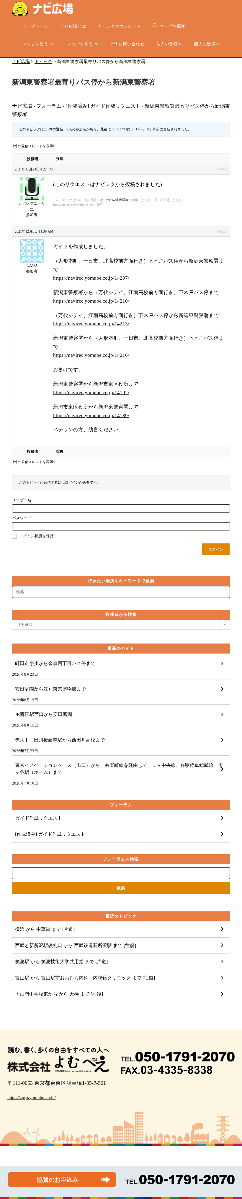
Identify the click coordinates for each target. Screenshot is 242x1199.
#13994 (222, 169)
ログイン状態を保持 (36, 536)
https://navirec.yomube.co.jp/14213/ (91, 323)
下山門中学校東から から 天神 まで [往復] (59, 993)
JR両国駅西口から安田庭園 (43, 714)
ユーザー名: (22, 500)
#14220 (222, 231)
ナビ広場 (22, 106)
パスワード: (22, 518)
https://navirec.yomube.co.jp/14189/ (91, 415)
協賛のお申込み (57, 1179)
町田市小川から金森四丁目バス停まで (55, 663)
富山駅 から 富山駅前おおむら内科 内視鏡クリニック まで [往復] (85, 977)
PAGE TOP (231, 1158)
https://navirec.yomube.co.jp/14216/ (91, 355)
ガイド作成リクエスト (38, 817)
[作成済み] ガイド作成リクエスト (103, 106)
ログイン (216, 549)
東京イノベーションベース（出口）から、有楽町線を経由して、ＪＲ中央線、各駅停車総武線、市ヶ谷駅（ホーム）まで (119, 769)
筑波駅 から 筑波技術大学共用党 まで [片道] (61, 961)
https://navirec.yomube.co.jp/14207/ (91, 278)
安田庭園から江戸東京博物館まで (50, 688)
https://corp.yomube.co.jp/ (31, 1097)
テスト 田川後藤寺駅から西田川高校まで (60, 739)
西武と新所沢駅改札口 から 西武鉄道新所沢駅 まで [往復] (75, 945)
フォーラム (48, 106)
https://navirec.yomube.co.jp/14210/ (91, 301)
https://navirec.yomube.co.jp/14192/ (91, 392)
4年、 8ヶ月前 (149, 129)
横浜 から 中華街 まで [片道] (45, 929)
